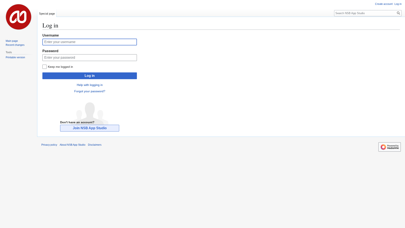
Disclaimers (94, 144)
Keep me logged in (60, 66)
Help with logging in (90, 85)
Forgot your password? (89, 91)
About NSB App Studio (72, 144)
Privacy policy (49, 144)
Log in (90, 75)
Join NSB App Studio (90, 128)
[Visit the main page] (18, 17)
